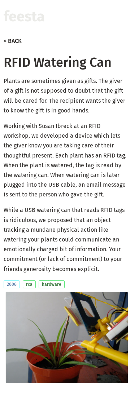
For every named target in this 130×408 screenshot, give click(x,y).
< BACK (13, 40)
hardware (51, 284)
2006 (12, 284)
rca (29, 284)
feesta (24, 16)
